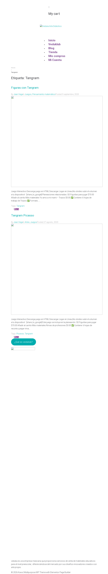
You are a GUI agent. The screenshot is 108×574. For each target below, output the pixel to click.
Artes (27, 222)
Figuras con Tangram (25, 87)
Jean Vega (18, 94)
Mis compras (56, 56)
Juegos (28, 94)
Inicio (51, 40)
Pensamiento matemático (43, 94)
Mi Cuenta (55, 60)
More (16, 209)
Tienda (52, 52)
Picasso (20, 334)
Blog (51, 48)
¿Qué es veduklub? (23, 342)
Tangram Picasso (22, 215)
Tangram (20, 206)
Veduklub (54, 44)
